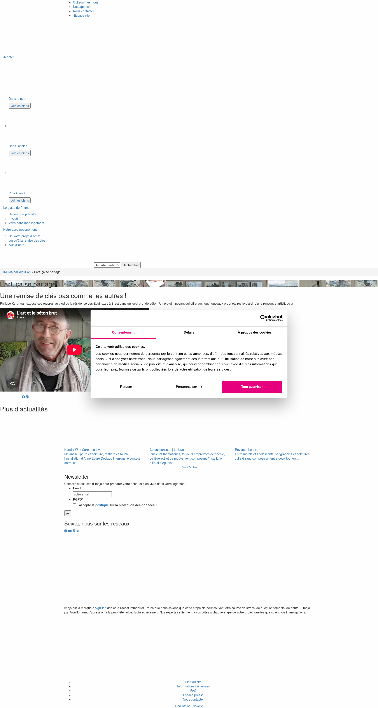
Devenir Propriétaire (23, 214)
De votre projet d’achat (24, 236)
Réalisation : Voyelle (189, 706)
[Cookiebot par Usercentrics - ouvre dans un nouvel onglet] (263, 318)
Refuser (126, 386)
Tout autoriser (252, 386)
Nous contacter (83, 11)
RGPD (78, 499)
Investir (14, 218)
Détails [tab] (189, 332)
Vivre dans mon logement (26, 223)
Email (77, 488)
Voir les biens (19, 106)
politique (102, 505)
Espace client (82, 15)
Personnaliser (186, 386)
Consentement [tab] (123, 332)
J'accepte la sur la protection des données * (117, 505)
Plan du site (193, 682)
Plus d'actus (189, 467)
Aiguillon (100, 608)
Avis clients (16, 244)
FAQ (193, 690)
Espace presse (193, 695)
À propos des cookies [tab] (254, 332)
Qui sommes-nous (85, 2)
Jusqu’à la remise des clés (27, 240)
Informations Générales (193, 686)
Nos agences (82, 6)
